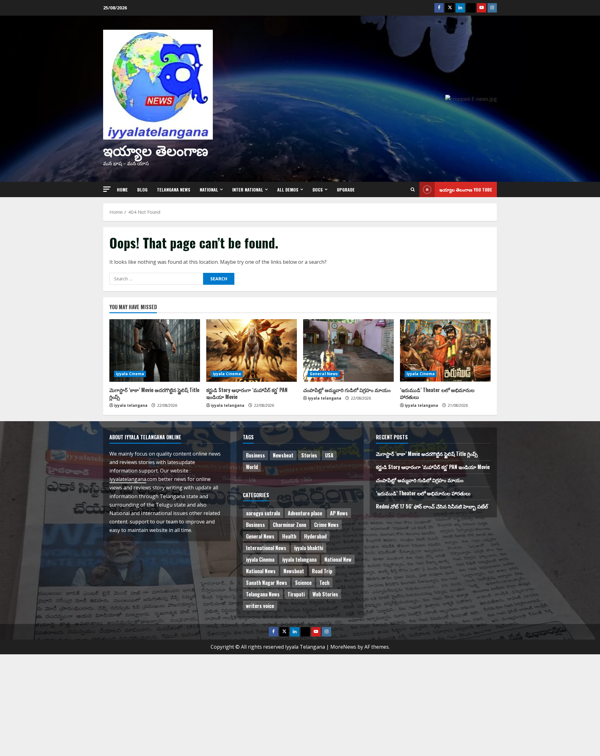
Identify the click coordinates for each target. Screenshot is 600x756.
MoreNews (343, 646)
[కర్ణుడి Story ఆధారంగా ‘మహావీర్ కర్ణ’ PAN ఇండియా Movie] (251, 350)
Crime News (326, 525)
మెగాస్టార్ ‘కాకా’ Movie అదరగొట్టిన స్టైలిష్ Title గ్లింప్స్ (154, 393)
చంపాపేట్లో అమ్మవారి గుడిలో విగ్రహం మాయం (347, 390)
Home (122, 189)
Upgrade (346, 189)
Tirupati (296, 594)
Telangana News (173, 189)
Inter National (247, 189)
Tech (324, 582)
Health (289, 536)
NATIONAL (209, 189)
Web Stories (325, 594)
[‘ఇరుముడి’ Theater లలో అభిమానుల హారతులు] (445, 350)
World (252, 467)
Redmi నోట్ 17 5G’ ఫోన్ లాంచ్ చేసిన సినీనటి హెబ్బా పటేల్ (432, 506)
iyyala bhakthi (308, 548)
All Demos (287, 189)
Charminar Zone (289, 525)
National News (261, 571)
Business (255, 455)
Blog (142, 189)
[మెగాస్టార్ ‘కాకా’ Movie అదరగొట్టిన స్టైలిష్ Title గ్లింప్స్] (154, 350)
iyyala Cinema (130, 373)
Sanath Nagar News (266, 582)
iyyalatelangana (127, 479)
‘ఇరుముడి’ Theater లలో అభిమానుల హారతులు (437, 393)
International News (266, 548)
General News (324, 373)
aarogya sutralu (263, 513)
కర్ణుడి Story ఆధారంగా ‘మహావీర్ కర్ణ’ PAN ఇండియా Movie (247, 393)
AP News (339, 513)
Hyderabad (315, 536)
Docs (317, 189)
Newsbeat (283, 455)
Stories (309, 455)
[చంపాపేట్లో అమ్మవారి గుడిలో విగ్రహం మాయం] (348, 350)
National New (338, 559)
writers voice (260, 606)
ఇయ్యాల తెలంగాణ (155, 149)
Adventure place (305, 513)
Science (303, 582)
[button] (107, 189)
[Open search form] (413, 189)
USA (329, 455)
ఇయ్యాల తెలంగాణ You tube (465, 189)
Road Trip (322, 571)
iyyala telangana (131, 405)
